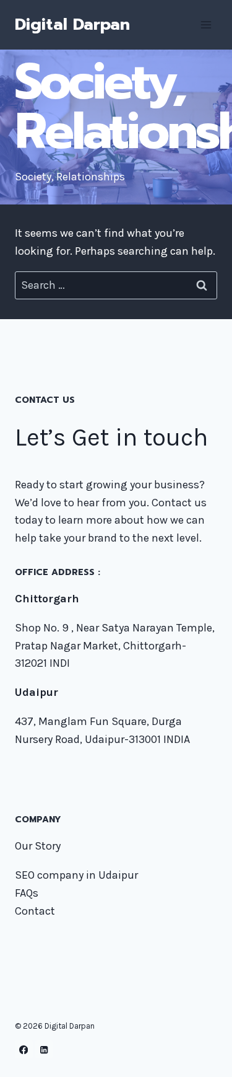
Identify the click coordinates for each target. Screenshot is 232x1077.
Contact (35, 911)
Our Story (38, 846)
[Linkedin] (44, 1049)
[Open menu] (205, 24)
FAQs (26, 893)
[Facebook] (24, 1049)
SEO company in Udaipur (76, 875)
